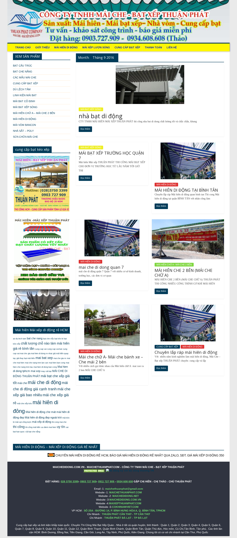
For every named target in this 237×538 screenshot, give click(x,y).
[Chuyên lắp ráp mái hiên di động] (188, 306)
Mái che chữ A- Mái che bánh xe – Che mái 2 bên (111, 359)
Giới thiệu (42, 47)
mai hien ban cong (57, 363)
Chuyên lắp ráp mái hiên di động (186, 352)
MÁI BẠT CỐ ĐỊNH (24, 101)
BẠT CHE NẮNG (22, 71)
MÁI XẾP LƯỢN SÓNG (96, 47)
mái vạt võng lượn (23, 422)
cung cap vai (40, 349)
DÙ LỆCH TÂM (22, 89)
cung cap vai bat (54, 349)
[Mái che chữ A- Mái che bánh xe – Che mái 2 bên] (112, 306)
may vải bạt (46, 371)
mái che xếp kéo (24, 403)
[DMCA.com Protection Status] (94, 470)
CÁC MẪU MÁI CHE (24, 77)
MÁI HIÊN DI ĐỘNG (66, 47)
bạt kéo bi (58, 338)
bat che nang (34, 338)
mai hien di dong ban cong (45, 367)
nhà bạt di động (100, 116)
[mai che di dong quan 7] (111, 221)
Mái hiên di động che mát (41, 411)
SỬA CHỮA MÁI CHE (25, 136)
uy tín (61, 427)
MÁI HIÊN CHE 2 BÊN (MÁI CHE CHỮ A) (183, 272)
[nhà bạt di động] (150, 67)
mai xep (35, 371)
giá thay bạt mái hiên (25, 358)
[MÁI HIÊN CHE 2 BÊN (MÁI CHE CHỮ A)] (188, 221)
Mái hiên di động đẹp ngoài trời (43, 417)
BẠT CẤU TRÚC (22, 65)
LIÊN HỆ (172, 47)
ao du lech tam (19, 338)
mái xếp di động (41, 421)
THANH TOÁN (153, 47)
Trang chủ (23, 47)
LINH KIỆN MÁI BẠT (25, 95)
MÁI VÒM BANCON (24, 124)
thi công (19, 427)
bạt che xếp (48, 338)
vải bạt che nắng (32, 432)
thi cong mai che (59, 422)
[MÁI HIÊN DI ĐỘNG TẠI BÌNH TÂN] (188, 144)
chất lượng (29, 343)
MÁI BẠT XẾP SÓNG (91, 109)
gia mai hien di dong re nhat (40, 353)
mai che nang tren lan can (36, 363)
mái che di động (44, 382)
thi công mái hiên (32, 427)
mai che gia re (60, 358)
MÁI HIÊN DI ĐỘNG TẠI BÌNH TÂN (186, 190)
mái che (22, 383)
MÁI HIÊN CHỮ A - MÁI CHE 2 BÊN (174, 264)
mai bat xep (44, 358)
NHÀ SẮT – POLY (23, 130)
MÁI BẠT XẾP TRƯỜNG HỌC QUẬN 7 (111, 155)
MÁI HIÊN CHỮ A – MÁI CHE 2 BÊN (34, 113)
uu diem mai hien (48, 427)
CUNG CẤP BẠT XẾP (127, 47)
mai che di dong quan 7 (101, 267)
